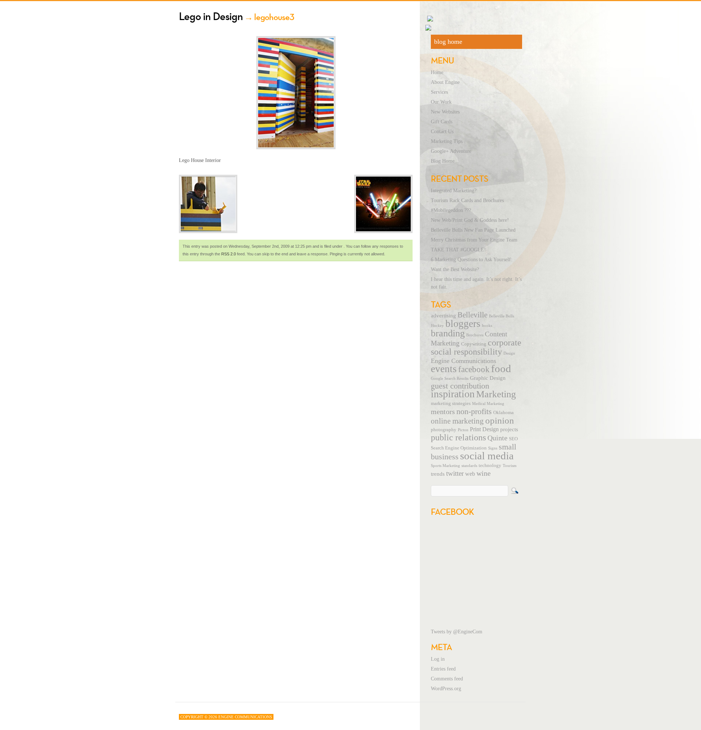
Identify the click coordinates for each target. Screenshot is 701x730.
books (487, 326)
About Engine (445, 82)
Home (437, 72)
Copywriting (473, 344)
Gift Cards (441, 121)
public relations (458, 437)
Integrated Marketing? (453, 190)
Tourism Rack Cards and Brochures (467, 200)
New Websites (445, 112)
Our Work (441, 102)
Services (439, 92)
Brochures (474, 335)
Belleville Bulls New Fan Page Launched (473, 230)
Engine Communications (463, 360)
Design (509, 353)
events (444, 368)
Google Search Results (449, 378)
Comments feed (447, 678)
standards (469, 466)
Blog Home (443, 161)
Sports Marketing (445, 466)
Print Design (484, 429)
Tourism (510, 466)
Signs (492, 448)
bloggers (462, 323)
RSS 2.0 (228, 254)
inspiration (453, 393)
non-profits (474, 411)
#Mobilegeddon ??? (451, 210)
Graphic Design (488, 378)
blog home (448, 41)
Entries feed (443, 669)
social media (487, 455)
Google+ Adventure (451, 151)
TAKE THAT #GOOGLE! (458, 249)
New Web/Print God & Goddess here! (470, 220)
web (470, 474)
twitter (455, 473)
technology (490, 465)
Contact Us (442, 131)
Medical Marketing (488, 404)
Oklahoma (503, 412)
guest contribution (460, 386)
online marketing (457, 421)
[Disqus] (296, 363)
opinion (499, 420)
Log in (438, 659)
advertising (443, 315)
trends (438, 474)
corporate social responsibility (476, 347)
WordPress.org (446, 688)
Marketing (496, 394)
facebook (474, 369)
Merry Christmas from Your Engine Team (474, 240)
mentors (443, 412)
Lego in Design (211, 16)
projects (509, 429)
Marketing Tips (447, 141)
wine (483, 473)
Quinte (497, 438)
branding (448, 333)
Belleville (472, 314)
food (501, 368)
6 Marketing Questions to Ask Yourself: (471, 259)
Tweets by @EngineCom (456, 631)
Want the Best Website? (455, 269)
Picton (463, 430)
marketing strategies (451, 403)
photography (443, 429)
